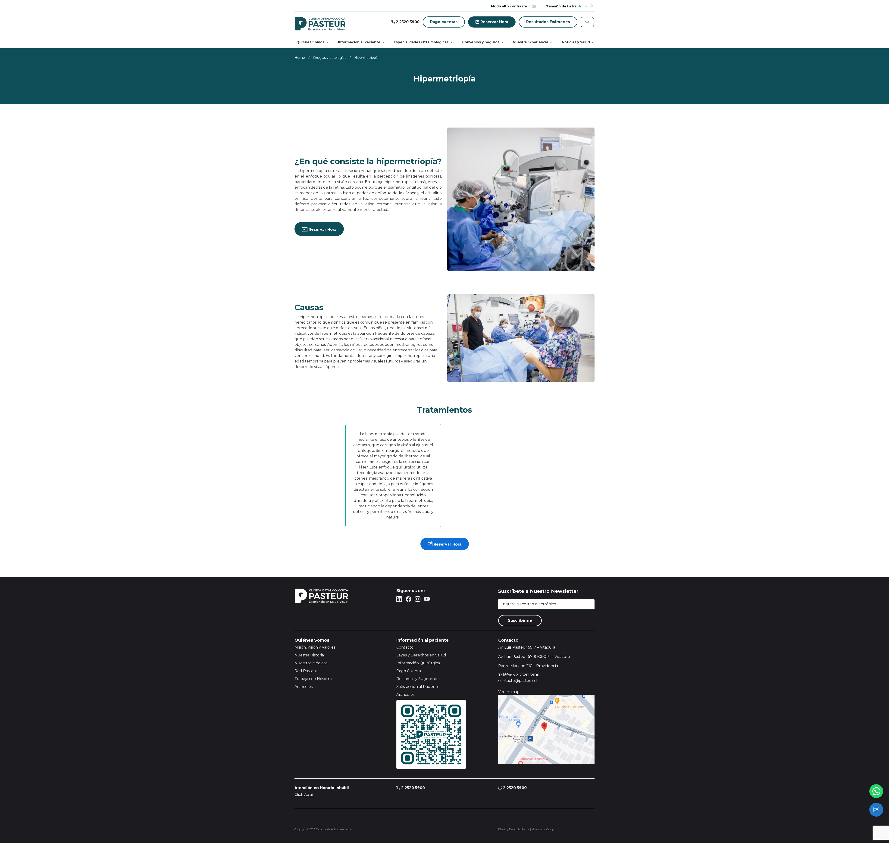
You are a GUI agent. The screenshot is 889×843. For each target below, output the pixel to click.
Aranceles (303, 686)
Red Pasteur (306, 671)
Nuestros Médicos (310, 663)
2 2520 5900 (412, 788)
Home (299, 58)
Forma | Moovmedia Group (538, 829)
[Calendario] (876, 810)
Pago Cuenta (408, 671)
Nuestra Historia (309, 655)
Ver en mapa (510, 692)
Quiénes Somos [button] (310, 42)
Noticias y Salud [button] (576, 42)
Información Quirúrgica (418, 663)
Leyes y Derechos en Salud (421, 655)
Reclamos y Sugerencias (418, 679)
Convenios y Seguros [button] (480, 42)
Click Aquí (303, 794)
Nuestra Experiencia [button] (530, 42)
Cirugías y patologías (329, 58)
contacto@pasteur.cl (517, 680)
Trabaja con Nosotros (313, 679)
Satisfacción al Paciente (417, 686)
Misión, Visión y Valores (314, 647)
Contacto (404, 647)
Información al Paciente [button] (359, 42)
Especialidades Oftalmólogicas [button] (421, 42)
